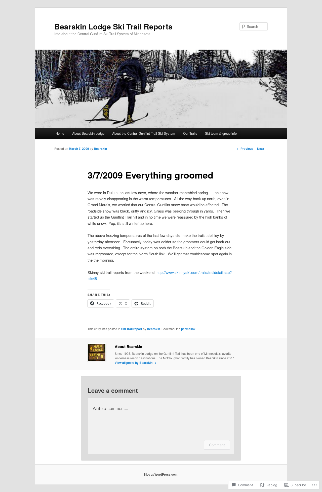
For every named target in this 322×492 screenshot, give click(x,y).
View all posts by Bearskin (135, 362)
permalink (188, 329)
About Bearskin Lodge (88, 133)
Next (262, 148)
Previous (245, 148)
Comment (217, 445)
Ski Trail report (131, 329)
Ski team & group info (221, 133)
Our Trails (190, 133)
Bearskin (100, 148)
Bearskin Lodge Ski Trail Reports (113, 26)
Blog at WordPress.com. (161, 474)
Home (60, 133)
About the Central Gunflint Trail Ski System (143, 133)
